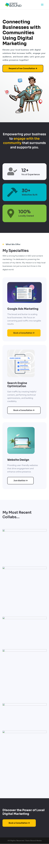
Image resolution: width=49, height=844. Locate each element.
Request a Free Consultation (22, 68)
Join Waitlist (19, 480)
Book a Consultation (22, 333)
